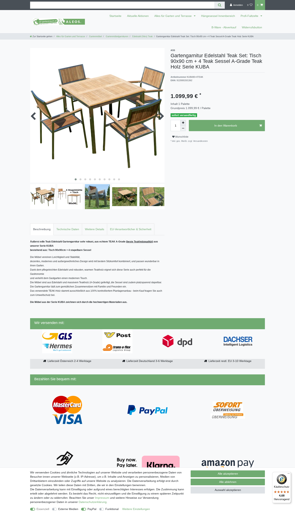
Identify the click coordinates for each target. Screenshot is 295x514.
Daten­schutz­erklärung (93, 502)
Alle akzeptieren (228, 473)
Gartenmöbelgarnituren (116, 36)
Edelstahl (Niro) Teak (142, 36)
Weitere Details (94, 229)
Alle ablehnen (227, 481)
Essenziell (43, 509)
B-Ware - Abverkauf (224, 27)
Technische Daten (67, 229)
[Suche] (219, 5)
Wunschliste (181, 136)
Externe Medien (68, 509)
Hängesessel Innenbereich (218, 15)
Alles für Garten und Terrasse (173, 15)
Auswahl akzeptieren (228, 490)
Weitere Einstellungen (136, 509)
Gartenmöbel (95, 36)
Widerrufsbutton (252, 27)
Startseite (115, 15)
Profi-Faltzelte (250, 15)
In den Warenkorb (225, 125)
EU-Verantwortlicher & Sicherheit (130, 229)
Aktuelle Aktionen (138, 15)
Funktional (112, 509)
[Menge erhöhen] (183, 123)
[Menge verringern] (183, 128)
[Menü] (288, 474)
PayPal (91, 509)
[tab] (42, 229)
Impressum (102, 497)
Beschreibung (42, 229)
